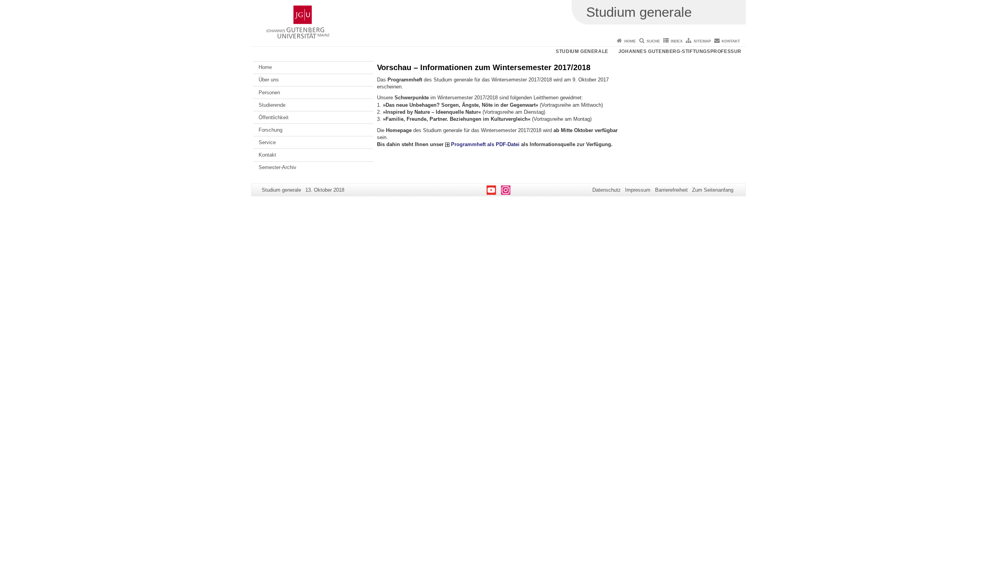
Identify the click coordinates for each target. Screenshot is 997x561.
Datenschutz (606, 190)
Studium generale (582, 51)
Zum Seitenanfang (712, 190)
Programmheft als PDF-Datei (485, 144)
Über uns (269, 80)
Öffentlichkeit (274, 117)
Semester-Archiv (277, 167)
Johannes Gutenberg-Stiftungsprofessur (680, 51)
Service (267, 142)
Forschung (270, 130)
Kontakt (731, 41)
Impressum (637, 190)
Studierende (272, 105)
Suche (653, 41)
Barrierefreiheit (671, 190)
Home (630, 41)
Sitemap (702, 41)
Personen (269, 92)
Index (677, 41)
